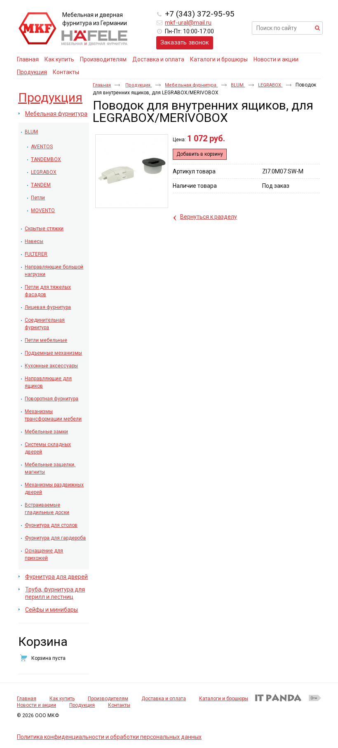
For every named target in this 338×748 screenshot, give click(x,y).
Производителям (108, 698)
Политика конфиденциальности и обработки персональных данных (109, 737)
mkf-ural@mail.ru (188, 22)
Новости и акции (36, 705)
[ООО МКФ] (37, 28)
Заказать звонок (184, 42)
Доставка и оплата (163, 698)
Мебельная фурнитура (191, 85)
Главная (102, 85)
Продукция (32, 72)
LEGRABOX (270, 85)
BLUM (238, 85)
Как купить (62, 698)
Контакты (119, 705)
